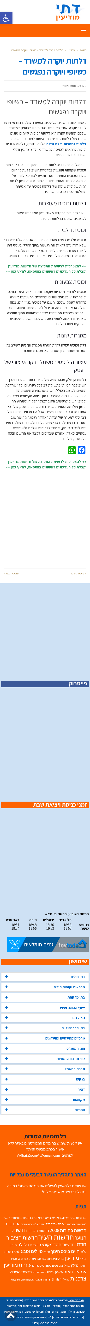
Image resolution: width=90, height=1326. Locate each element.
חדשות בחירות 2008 (68, 1230)
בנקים (80, 1079)
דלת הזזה (54, 144)
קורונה (55, 1278)
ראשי (83, 50)
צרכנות (78, 1278)
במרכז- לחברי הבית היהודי (68, 1317)
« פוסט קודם (78, 573)
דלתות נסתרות (75, 144)
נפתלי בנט (64, 1265)
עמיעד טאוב (75, 1271)
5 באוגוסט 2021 (73, 86)
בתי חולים (78, 977)
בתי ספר (16, 1217)
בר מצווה (27, 1218)
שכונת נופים (27, 1279)
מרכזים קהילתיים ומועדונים (65, 1038)
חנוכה (46, 1251)
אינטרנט (81, 1218)
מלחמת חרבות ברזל (29, 1259)
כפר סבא (44, 1323)
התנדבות (13, 1224)
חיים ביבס (70, 1251)
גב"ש (40, 1311)
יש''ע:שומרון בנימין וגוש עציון (20, 1311)
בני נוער (56, 1218)
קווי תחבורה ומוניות (70, 1058)
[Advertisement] (45, 516)
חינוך (55, 1251)
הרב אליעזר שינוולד (32, 1224)
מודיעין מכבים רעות (53, 1259)
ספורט (46, 1265)
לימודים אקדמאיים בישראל (31, 1317)
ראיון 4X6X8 (41, 1279)
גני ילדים (78, 1018)
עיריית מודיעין (17, 1265)
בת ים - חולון (51, 1311)
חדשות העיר (56, 1237)
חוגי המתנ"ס (75, 1048)
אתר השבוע (68, 1218)
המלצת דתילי (54, 1224)
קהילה (65, 1279)
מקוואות (79, 1099)
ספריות (79, 1110)
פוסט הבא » (11, 573)
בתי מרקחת (76, 997)
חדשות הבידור (38, 1231)
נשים (55, 1265)
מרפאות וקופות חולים (69, 987)
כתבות (8, 1252)
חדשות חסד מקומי (58, 1244)
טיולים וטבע (32, 1251)
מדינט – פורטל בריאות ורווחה (34, 1306)
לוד (50, 1317)
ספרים (37, 1265)
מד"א (83, 1259)
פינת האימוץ (39, 1272)
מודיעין (72, 1258)
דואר (81, 1089)
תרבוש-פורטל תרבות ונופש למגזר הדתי (46, 1300)
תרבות (15, 1279)
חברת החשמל (75, 1069)
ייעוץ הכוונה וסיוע (72, 1007)
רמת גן (63, 1311)
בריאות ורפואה (42, 1218)
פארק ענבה (55, 1272)
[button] (6, 18)
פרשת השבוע (20, 1271)
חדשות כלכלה (29, 1244)
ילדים (17, 1252)
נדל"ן (72, 50)
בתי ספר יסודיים (73, 1028)
